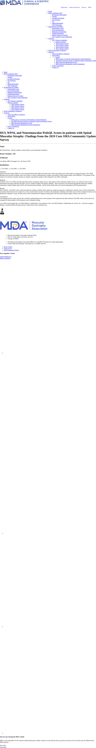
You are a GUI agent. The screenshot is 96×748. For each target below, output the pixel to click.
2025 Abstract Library (62, 45)
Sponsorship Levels (58, 28)
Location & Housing (58, 18)
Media (89, 7)
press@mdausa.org (5, 256)
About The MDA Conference (61, 54)
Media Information (57, 23)
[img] (50, 307)
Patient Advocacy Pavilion (60, 35)
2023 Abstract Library (62, 49)
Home (50, 11)
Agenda (54, 16)
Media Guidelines (5, 258)
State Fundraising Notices (11, 250)
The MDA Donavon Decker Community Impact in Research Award (76, 60)
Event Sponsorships (58, 30)
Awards (57, 57)
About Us (51, 52)
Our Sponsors (56, 20)
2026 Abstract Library (62, 43)
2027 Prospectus (57, 25)
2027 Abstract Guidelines (59, 40)
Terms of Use (8, 248)
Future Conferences (58, 65)
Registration (64, 7)
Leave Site (3, 747)
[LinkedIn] (50, 353)
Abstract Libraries (60, 42)
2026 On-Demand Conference (57, 50)
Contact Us (55, 67)
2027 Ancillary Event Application (62, 37)
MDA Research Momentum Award (66, 62)
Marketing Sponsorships (59, 32)
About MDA (56, 55)
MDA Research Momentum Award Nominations (70, 64)
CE (53, 21)
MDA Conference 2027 (55, 13)
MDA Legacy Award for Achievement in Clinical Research (73, 59)
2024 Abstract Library (62, 47)
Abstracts (83, 7)
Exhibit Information (74, 7)
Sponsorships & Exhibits (55, 26)
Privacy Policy (8, 247)
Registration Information (59, 15)
